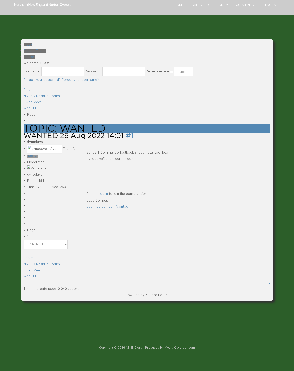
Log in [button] (270, 5)
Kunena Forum (157, 295)
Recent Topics (35, 51)
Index (28, 44)
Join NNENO (246, 5)
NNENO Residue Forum (42, 96)
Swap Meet (32, 102)
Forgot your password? (42, 80)
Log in (103, 194)
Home (179, 5)
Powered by (135, 295)
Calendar (200, 5)
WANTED (30, 108)
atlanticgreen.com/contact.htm (111, 206)
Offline (32, 156)
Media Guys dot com (180, 347)
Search (29, 57)
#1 (130, 135)
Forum (222, 5)
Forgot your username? (80, 80)
